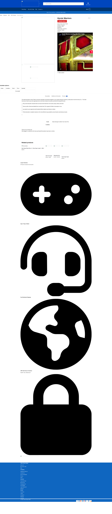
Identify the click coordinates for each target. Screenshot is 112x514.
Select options (33, 152)
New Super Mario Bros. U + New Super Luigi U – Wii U (33, 148)
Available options (62, 21)
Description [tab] (47, 96)
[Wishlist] (42, 147)
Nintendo (5, 15)
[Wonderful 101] (57, 149)
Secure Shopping (23, 474)
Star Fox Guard (49, 155)
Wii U (9, 15)
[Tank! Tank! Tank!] (65, 150)
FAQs (21, 477)
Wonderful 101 (57, 155)
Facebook (22, 491)
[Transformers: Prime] (88, 18)
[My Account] (39, 3)
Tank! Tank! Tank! (65, 156)
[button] (88, 9)
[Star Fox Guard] (49, 149)
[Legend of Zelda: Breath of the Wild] (89, 18)
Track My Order (23, 480)
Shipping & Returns (24, 471)
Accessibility (22, 485)
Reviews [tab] (64, 96)
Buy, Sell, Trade (23, 466)
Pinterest (22, 496)
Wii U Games (13, 15)
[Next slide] (23, 64)
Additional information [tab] (56, 96)
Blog (21, 468)
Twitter (21, 493)
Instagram (22, 494)
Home (1, 15)
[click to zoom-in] (38, 40)
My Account (88, 4)
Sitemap (22, 488)
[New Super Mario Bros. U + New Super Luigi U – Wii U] (33, 146)
